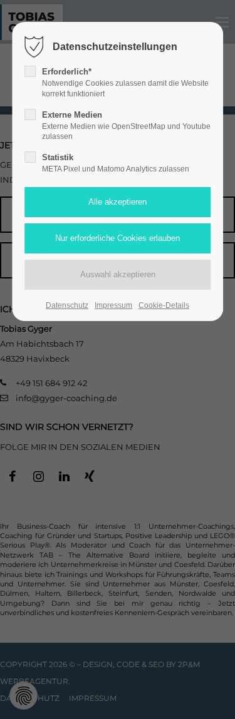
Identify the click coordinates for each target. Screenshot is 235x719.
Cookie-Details (163, 305)
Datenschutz (67, 305)
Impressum (113, 305)
